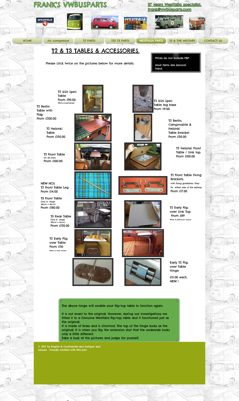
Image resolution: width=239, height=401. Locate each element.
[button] (93, 99)
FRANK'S (47, 4)
